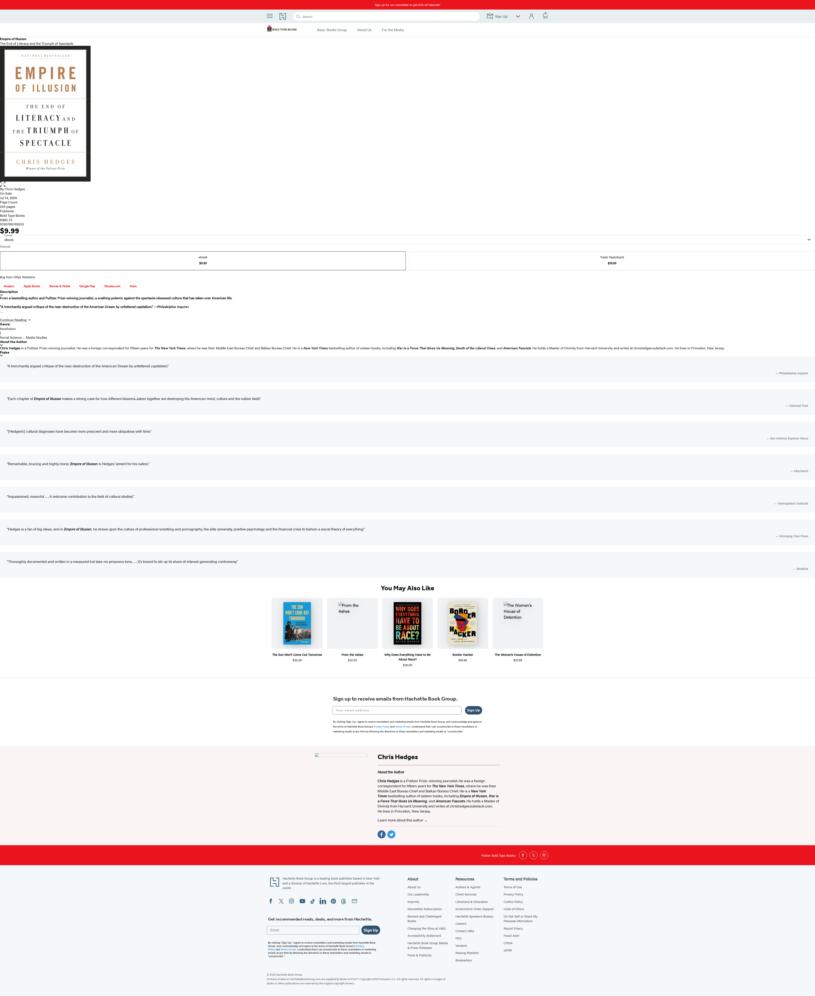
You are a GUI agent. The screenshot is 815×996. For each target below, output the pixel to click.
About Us (364, 30)
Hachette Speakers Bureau (474, 916)
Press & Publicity (419, 955)
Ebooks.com (112, 286)
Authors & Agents (467, 887)
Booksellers (463, 960)
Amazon (9, 286)
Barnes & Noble (59, 286)
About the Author (13, 342)
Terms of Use (513, 887)
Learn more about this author (401, 820)
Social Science (11, 337)
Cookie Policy (513, 901)
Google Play (87, 286)
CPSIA (508, 943)
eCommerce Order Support (474, 908)
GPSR (508, 950)
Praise (4, 352)
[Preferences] (518, 16)
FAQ (458, 938)
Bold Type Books (12, 215)
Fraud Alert (511, 935)
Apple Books (32, 286)
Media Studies (36, 337)
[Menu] (270, 16)
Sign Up (473, 710)
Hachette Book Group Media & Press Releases (428, 945)
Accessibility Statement (424, 935)
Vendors (461, 945)
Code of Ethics (514, 908)
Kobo (133, 286)
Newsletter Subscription (425, 908)
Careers (460, 923)
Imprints (413, 901)
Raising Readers (467, 952)
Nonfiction (8, 328)
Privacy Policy (513, 894)
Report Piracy (513, 928)
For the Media (393, 30)
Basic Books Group (332, 30)
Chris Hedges (15, 188)
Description (9, 292)
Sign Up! (501, 16)
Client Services (465, 894)
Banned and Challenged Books (424, 918)
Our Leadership (418, 894)
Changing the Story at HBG (427, 928)
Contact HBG (464, 931)
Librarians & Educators (471, 901)
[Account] (531, 16)
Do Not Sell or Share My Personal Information (520, 918)
